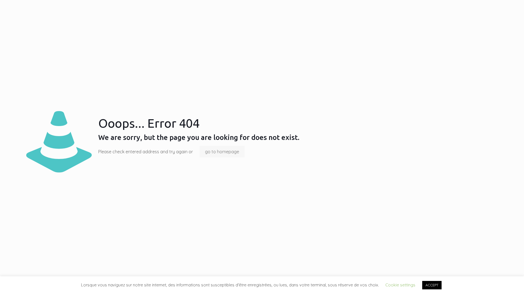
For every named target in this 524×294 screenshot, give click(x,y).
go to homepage (222, 151)
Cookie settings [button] (400, 284)
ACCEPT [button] (431, 285)
